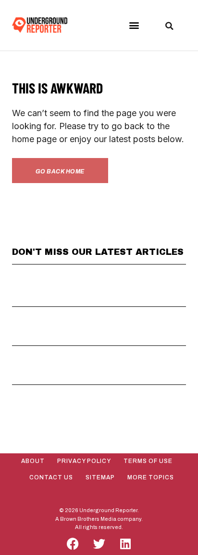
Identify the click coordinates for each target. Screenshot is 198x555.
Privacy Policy (84, 461)
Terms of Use (148, 461)
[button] (134, 25)
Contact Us (51, 477)
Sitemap (100, 477)
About (33, 461)
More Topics (150, 477)
